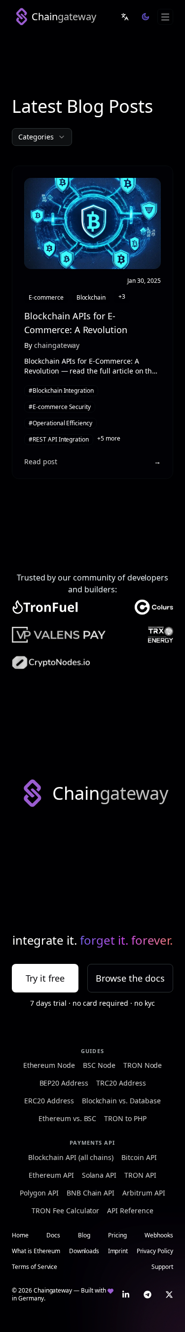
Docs (53, 1235)
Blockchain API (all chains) (70, 1157)
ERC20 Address (49, 1100)
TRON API (140, 1175)
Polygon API (39, 1192)
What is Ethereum (36, 1251)
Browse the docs (130, 978)
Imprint (118, 1251)
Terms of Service (34, 1267)
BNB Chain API (90, 1192)
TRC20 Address (121, 1083)
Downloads (84, 1251)
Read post (40, 461)
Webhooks (159, 1235)
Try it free (45, 978)
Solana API (99, 1175)
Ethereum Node (49, 1065)
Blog (84, 1235)
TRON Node (142, 1065)
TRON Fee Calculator (65, 1210)
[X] (169, 1294)
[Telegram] (147, 1294)
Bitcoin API (139, 1157)
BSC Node (99, 1065)
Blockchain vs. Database (121, 1100)
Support (162, 1267)
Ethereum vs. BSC (67, 1118)
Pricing (117, 1235)
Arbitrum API (143, 1192)
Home (20, 1235)
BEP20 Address (63, 1083)
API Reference (130, 1210)
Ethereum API (51, 1175)
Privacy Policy (155, 1251)
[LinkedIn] (126, 1294)
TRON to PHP (125, 1118)
